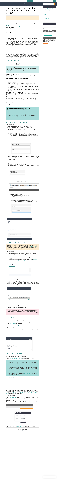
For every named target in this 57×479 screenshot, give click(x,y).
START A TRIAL (22, 422)
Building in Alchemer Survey (21, 3)
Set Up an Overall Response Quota (48, 13)
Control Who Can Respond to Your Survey (21, 418)
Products (37, 1)
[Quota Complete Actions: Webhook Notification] (25, 209)
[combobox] (48, 4)
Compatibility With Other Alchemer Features (49, 21)
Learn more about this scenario (31, 139)
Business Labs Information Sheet (48, 34)
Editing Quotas (45, 15)
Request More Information (47, 35)
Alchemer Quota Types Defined (47, 10)
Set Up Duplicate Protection (19, 417)
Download (19, 426)
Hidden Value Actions (27, 373)
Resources (49, 1)
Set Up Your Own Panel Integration (20, 415)
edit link (10, 381)
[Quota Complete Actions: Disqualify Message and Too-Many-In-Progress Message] (25, 147)
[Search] (54, 4)
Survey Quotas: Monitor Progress (16, 358)
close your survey (13, 323)
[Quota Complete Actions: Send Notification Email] (24, 172)
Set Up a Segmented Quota (47, 14)
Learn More (45, 43)
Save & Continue (19, 117)
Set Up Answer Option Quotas (19, 414)
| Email (22, 426)
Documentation (5, 3)
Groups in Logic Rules (32, 246)
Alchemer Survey (12, 3)
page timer (13, 115)
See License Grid (46, 26)
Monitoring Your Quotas (46, 18)
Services (42, 1)
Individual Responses (12, 397)
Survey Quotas (29, 3)
